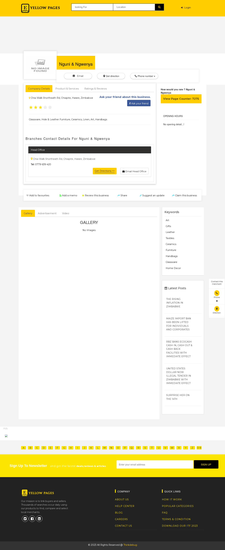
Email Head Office (135, 171)
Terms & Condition (176, 519)
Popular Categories (178, 506)
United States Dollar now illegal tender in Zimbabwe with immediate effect (178, 376)
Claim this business (185, 195)
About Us (122, 499)
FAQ (165, 512)
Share (123, 195)
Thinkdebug (130, 544)
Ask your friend (139, 103)
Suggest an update (153, 195)
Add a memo (69, 195)
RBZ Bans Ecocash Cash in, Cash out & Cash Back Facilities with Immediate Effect (179, 349)
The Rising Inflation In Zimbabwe (174, 303)
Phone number (145, 76)
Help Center (124, 506)
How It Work (172, 499)
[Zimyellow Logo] (40, 8)
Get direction (112, 76)
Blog (119, 512)
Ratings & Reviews (95, 88)
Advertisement (47, 213)
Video (65, 213)
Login (187, 7)
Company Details (39, 88)
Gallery (28, 213)
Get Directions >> (105, 170)
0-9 (199, 447)
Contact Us (123, 525)
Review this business (96, 195)
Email (79, 76)
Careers (121, 519)
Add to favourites (39, 195)
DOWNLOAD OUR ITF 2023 (180, 525)
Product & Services (67, 88)
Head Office (38, 149)
